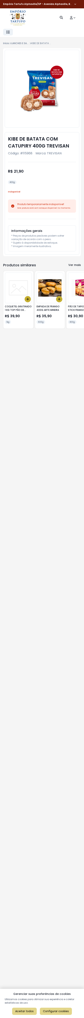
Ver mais (74, 265)
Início (6, 43)
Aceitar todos (24, 1011)
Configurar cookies (56, 1011)
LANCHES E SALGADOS (23, 43)
